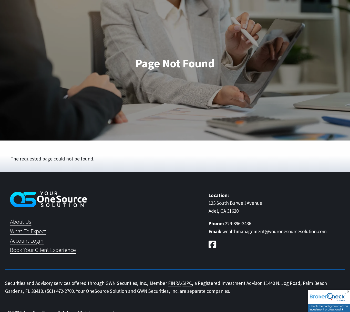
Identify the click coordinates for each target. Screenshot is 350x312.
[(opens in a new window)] (213, 245)
